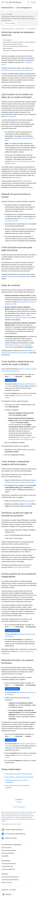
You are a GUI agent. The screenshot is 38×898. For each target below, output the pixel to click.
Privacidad (13, 889)
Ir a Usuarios (11, 380)
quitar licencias (16, 177)
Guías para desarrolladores (8, 850)
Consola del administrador (8, 863)
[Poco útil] (20, 802)
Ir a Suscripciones (12, 630)
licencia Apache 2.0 (26, 815)
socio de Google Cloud (23, 353)
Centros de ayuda (6, 847)
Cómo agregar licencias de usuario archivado (19, 774)
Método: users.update (28, 501)
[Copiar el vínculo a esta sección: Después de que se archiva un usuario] (10, 197)
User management (24, 8)
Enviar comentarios (19, 807)
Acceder (33, 2)
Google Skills (4, 856)
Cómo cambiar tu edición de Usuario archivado (19, 777)
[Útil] (17, 802)
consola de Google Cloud (8, 869)
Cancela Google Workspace (21, 567)
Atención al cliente (6, 882)
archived (26, 504)
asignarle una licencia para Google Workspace (15, 276)
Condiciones (4, 889)
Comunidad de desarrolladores (10, 879)
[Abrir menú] (3, 2)
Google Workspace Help (7, 28)
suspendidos (27, 181)
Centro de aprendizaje (7, 853)
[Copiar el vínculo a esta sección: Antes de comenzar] (22, 285)
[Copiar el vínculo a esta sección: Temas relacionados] (22, 769)
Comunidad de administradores (10, 877)
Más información (11, 116)
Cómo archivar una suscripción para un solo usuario (17, 70)
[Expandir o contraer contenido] (12, 40)
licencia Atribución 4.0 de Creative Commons (18, 814)
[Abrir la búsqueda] (28, 2)
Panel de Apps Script (7, 866)
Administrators (7, 8)
